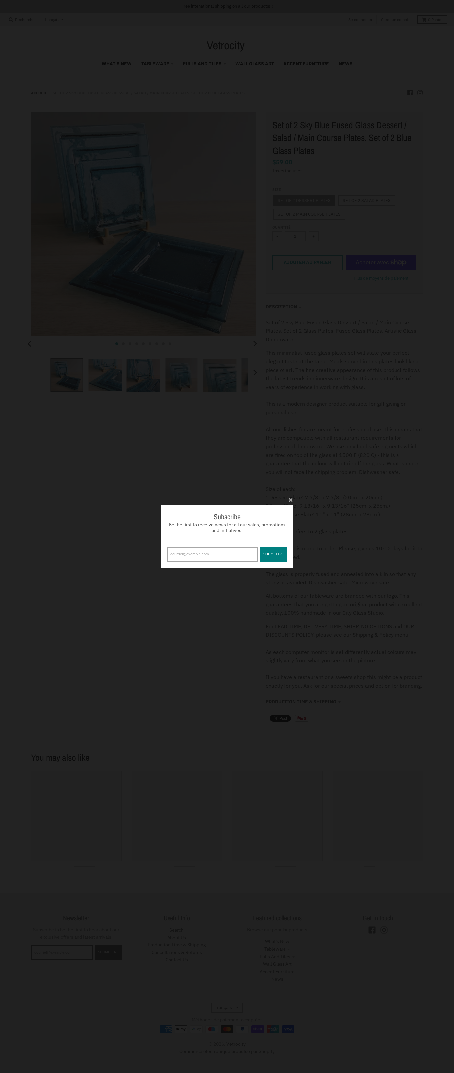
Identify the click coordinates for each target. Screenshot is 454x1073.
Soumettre (273, 553)
